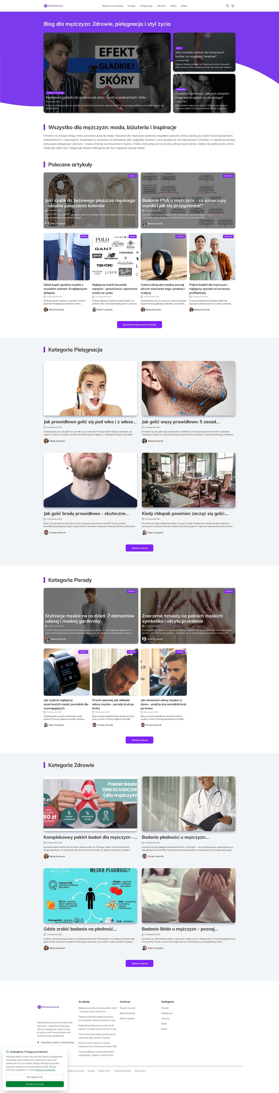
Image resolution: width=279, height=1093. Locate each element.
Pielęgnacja (146, 5)
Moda (184, 5)
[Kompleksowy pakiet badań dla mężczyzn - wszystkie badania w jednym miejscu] (90, 803)
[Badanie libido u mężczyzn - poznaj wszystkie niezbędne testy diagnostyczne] (188, 895)
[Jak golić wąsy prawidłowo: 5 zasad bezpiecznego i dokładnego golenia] (188, 388)
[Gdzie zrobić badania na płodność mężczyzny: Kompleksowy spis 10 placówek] (90, 895)
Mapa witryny (140, 1071)
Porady (131, 5)
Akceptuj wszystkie (35, 1084)
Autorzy (125, 1001)
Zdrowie (161, 5)
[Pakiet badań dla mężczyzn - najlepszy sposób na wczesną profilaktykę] (212, 256)
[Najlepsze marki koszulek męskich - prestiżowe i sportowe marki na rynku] (115, 256)
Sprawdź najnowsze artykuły (139, 324)
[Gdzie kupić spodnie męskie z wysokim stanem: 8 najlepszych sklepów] (67, 256)
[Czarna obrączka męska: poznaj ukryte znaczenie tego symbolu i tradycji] (164, 256)
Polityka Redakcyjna (122, 1071)
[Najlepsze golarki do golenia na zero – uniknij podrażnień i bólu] (107, 73)
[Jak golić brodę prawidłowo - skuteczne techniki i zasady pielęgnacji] (90, 480)
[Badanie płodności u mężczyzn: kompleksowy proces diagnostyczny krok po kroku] (188, 803)
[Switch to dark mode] (232, 5)
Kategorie (167, 1001)
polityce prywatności (45, 1070)
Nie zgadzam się (35, 1077)
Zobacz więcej (139, 547)
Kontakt (91, 1071)
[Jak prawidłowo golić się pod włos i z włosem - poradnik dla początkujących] (90, 388)
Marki (173, 5)
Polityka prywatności (75, 1071)
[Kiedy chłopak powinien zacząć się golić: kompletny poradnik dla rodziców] (188, 480)
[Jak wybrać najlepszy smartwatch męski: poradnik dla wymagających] (67, 672)
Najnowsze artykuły (112, 5)
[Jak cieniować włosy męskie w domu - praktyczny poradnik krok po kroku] (164, 672)
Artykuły (84, 1001)
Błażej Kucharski (155, 223)
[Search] (227, 5)
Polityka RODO (104, 1071)
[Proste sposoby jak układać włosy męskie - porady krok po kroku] (115, 672)
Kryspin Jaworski (57, 532)
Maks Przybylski (58, 223)
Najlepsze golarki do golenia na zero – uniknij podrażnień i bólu (96, 97)
